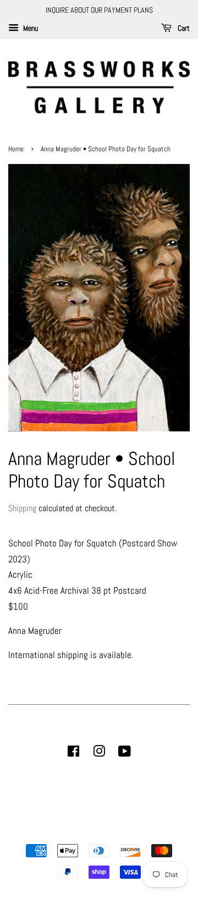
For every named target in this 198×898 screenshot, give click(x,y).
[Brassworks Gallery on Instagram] (99, 753)
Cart (183, 28)
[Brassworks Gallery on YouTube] (124, 753)
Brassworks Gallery (97, 832)
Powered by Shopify (155, 832)
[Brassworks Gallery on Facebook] (73, 753)
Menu (29, 28)
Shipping (22, 508)
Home (16, 149)
